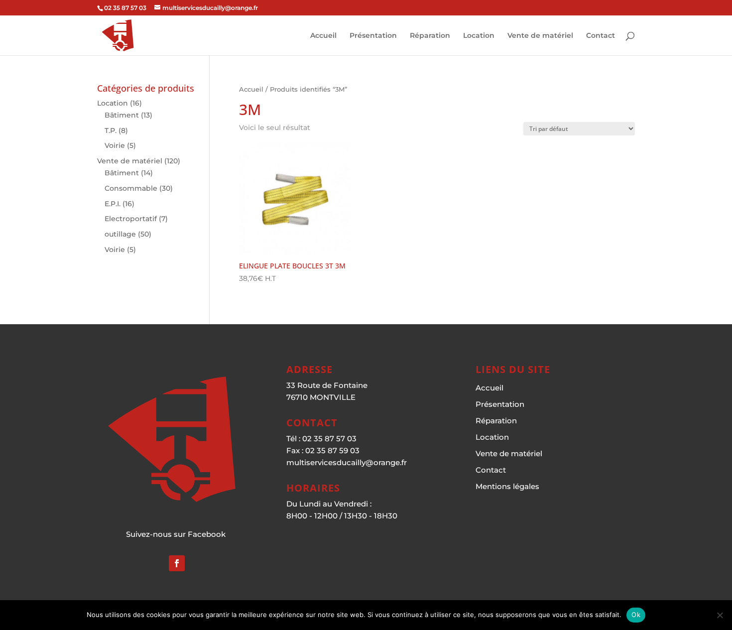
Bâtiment (122, 115)
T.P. (111, 130)
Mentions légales (507, 486)
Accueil (323, 36)
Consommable (131, 188)
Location (478, 36)
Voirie (115, 145)
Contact (600, 36)
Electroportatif (131, 218)
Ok (635, 615)
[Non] (720, 615)
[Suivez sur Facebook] (177, 563)
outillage (120, 234)
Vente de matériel (540, 36)
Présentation (373, 36)
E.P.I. (113, 203)
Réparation (430, 36)
